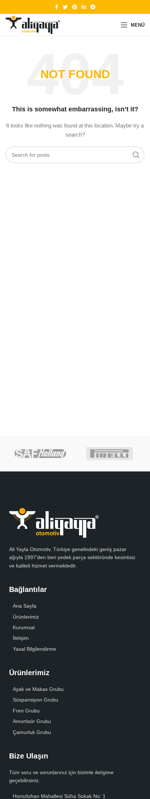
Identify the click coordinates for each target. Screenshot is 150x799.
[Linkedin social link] (83, 7)
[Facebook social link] (56, 7)
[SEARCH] (136, 154)
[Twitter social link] (65, 7)
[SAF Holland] (40, 453)
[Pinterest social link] (74, 7)
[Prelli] (110, 453)
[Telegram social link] (93, 7)
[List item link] (75, 617)
